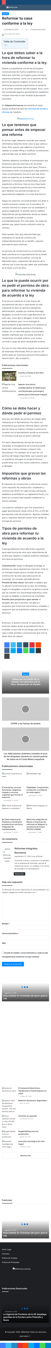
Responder (19, 874)
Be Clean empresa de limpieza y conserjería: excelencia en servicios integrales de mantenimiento (12, 824)
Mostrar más (25, 1156)
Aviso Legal (6, 1249)
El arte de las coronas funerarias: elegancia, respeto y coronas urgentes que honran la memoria (12, 792)
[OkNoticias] (12, 7)
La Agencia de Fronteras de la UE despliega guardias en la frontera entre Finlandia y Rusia (24, 1317)
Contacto (5, 1254)
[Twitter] (13, 644)
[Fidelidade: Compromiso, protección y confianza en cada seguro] (38, 778)
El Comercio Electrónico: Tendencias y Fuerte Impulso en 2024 (32, 1091)
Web (4, 943)
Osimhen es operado (27, 1116)
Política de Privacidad (10, 1262)
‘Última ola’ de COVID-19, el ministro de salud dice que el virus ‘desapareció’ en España (25, 681)
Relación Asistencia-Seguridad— (33, 1100)
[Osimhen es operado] (9, 1121)
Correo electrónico (10, 933)
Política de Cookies (9, 1258)
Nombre (6, 924)
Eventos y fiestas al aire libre (31, 373)
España (5, 14)
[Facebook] (7, 644)
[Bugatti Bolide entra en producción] (9, 1134)
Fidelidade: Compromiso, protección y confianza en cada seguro (38, 789)
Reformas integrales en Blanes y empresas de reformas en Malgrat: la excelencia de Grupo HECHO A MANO (37, 824)
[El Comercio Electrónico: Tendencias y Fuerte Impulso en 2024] (9, 1092)
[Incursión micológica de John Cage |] (9, 1145)
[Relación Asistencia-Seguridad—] (9, 1106)
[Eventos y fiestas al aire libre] (9, 376)
